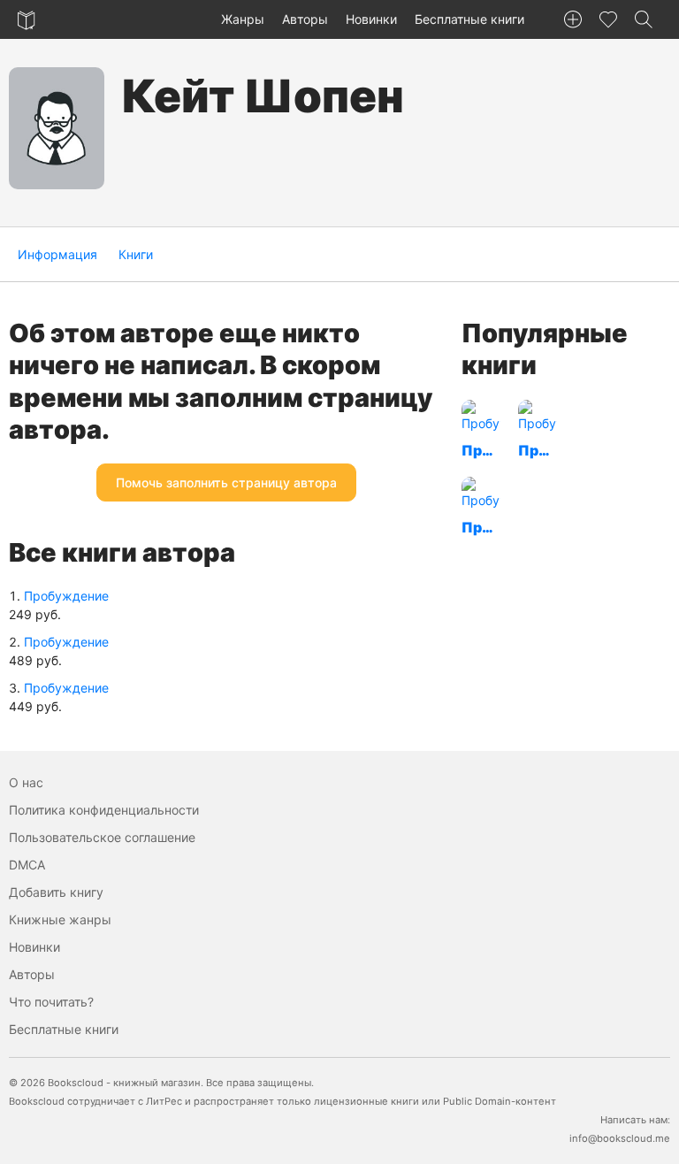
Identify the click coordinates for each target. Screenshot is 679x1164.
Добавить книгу (56, 892)
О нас (26, 782)
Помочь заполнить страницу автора (226, 482)
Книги (135, 254)
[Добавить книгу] (573, 19)
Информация (57, 254)
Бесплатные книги (469, 19)
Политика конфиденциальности (104, 809)
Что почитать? (51, 1001)
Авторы (305, 19)
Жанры (242, 19)
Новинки (371, 19)
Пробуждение (66, 595)
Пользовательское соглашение (102, 837)
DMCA (27, 864)
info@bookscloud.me (619, 1138)
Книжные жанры (60, 919)
